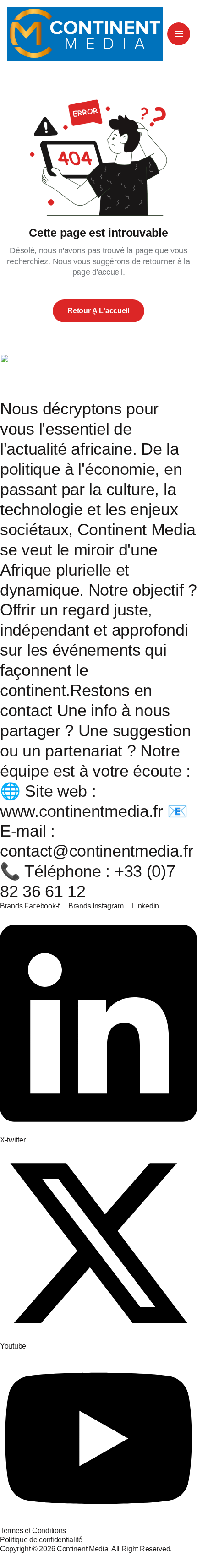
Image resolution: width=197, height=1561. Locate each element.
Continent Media (84, 1549)
